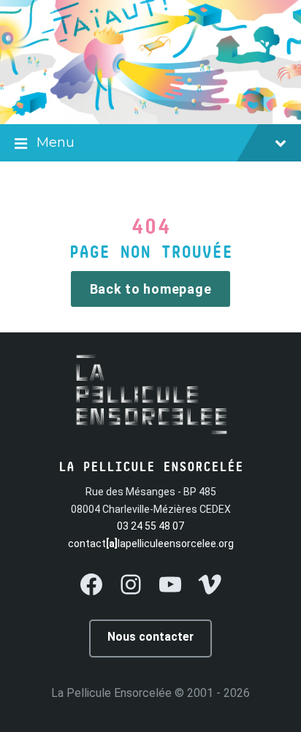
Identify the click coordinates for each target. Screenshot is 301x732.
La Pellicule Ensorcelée (111, 693)
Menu (56, 142)
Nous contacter (150, 637)
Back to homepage (151, 289)
